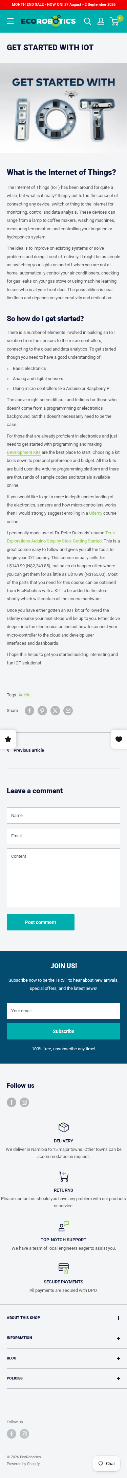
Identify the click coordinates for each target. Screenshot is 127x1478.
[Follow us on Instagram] (24, 1102)
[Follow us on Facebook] (11, 1102)
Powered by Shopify (23, 1464)
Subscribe (64, 1031)
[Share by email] (68, 710)
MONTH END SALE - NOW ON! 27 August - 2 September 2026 (63, 4)
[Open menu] (10, 21)
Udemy (95, 513)
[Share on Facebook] (29, 710)
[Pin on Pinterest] (42, 710)
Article (24, 694)
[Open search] (87, 21)
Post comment (40, 922)
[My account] (101, 21)
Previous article (29, 750)
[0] (114, 21)
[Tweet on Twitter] (55, 710)
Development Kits (24, 452)
